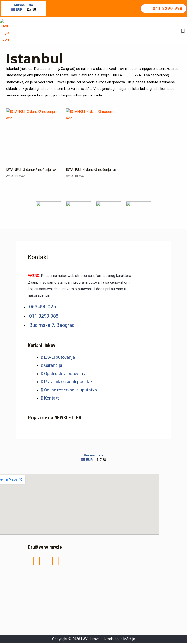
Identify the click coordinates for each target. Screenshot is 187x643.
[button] (183, 30)
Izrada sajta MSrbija (119, 639)
